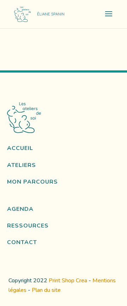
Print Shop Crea (68, 280)
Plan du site (46, 290)
